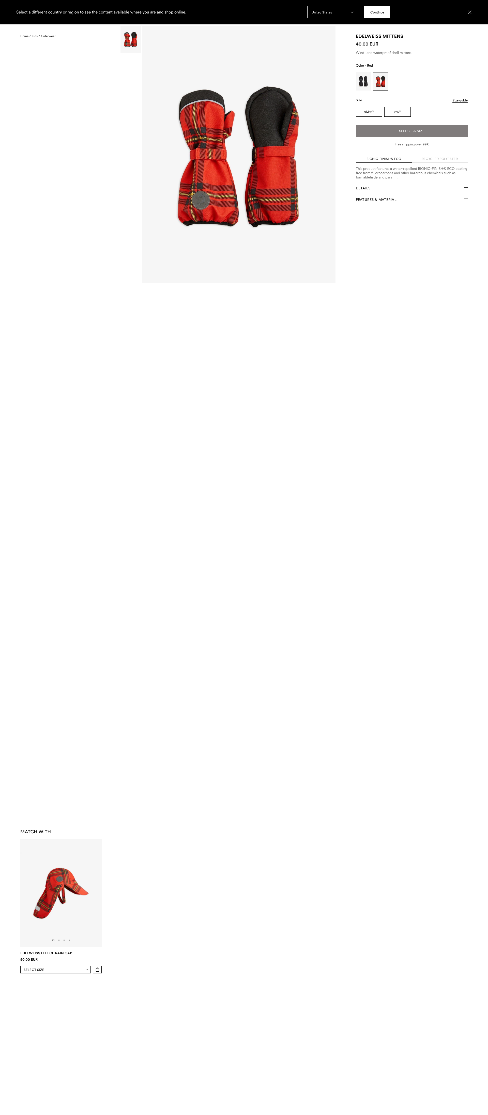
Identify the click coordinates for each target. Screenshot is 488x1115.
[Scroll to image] (130, 39)
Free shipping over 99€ (412, 144)
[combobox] (332, 12)
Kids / (36, 36)
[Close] (470, 12)
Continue (377, 12)
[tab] (53, 940)
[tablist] (412, 159)
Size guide (460, 100)
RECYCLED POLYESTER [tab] (440, 159)
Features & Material (376, 200)
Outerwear (48, 36)
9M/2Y (369, 112)
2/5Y (397, 112)
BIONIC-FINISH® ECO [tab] (384, 159)
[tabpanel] (412, 171)
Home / (25, 36)
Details (363, 188)
